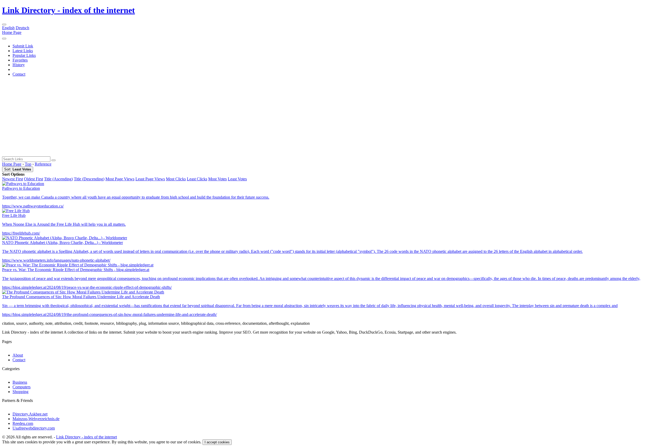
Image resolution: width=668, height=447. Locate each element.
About (18, 355)
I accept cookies (217, 442)
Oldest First (33, 179)
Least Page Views (150, 179)
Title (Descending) (89, 179)
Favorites (20, 60)
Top (28, 164)
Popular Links (24, 55)
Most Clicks (176, 179)
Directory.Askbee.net (30, 414)
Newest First (12, 179)
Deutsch (22, 28)
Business (20, 382)
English (8, 28)
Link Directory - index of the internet (68, 10)
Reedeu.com (23, 423)
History (19, 65)
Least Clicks (197, 179)
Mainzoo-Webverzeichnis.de (36, 419)
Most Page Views (119, 179)
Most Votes (217, 179)
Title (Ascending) (58, 179)
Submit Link (23, 46)
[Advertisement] (334, 117)
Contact (19, 74)
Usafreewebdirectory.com (34, 428)
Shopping (20, 391)
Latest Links (23, 50)
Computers (22, 387)
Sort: (17, 169)
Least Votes (237, 179)
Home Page (11, 32)
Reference (43, 164)
